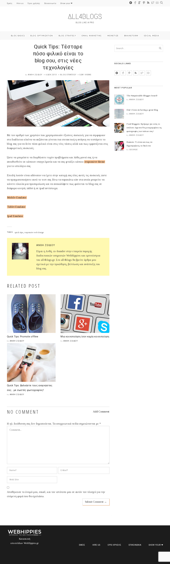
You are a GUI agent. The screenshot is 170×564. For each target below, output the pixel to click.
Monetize (113, 36)
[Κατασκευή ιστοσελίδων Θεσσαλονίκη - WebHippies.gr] (24, 534)
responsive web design (34, 232)
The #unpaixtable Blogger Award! (142, 95)
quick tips (19, 232)
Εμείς (9, 3)
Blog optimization (41, 36)
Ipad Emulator (15, 216)
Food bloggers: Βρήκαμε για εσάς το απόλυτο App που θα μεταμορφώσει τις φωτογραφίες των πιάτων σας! (144, 127)
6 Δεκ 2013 (51, 75)
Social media (151, 36)
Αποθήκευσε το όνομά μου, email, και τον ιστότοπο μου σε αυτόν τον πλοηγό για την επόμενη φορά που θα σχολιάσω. (56, 494)
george (133, 150)
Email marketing (92, 36)
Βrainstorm (131, 36)
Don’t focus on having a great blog (142, 110)
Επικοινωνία (50, 3)
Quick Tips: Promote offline (22, 336)
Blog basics (18, 36)
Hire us (20, 3)
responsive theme (95, 161)
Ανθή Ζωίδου (35, 75)
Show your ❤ (66, 3)
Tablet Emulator (16, 206)
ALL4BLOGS (85, 16)
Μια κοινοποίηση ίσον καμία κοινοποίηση (85, 336)
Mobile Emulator (17, 197)
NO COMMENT (23, 411)
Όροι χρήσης (34, 3)
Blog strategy (67, 36)
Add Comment (101, 411)
